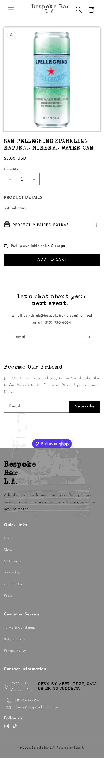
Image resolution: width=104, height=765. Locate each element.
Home (8, 538)
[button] (11, 10)
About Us (11, 573)
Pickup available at (38, 246)
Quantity (11, 169)
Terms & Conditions (19, 628)
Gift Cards (12, 561)
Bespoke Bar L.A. (44, 747)
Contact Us (13, 584)
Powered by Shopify (70, 747)
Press (8, 596)
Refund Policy (15, 639)
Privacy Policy (15, 651)
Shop (8, 550)
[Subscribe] (88, 337)
